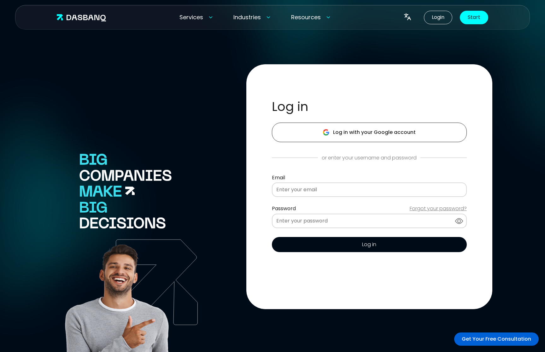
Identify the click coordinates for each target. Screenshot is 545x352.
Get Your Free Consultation (496, 339)
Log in (369, 244)
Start (474, 17)
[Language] (407, 17)
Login (438, 17)
